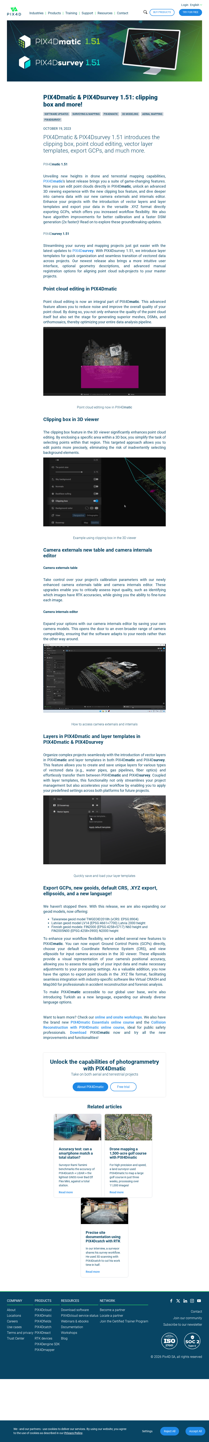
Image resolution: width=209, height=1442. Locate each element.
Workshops (69, 1333)
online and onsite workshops (118, 1017)
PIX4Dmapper (44, 1350)
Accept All (195, 1431)
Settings (147, 1431)
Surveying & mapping (86, 114)
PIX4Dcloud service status (79, 1316)
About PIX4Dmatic (90, 1087)
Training (71, 13)
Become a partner (112, 1310)
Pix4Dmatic (111, 114)
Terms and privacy (20, 1333)
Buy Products (162, 12)
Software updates (56, 114)
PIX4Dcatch (43, 1327)
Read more (66, 1192)
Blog (64, 1338)
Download (78, 1032)
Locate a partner (111, 1316)
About (11, 1310)
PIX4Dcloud (43, 1310)
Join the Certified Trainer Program (124, 1321)
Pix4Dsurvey (52, 119)
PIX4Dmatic (43, 1316)
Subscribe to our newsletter (182, 1325)
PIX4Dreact (43, 1333)
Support (87, 13)
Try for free (190, 12)
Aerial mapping (152, 114)
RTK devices (43, 1338)
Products (54, 13)
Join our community (187, 1318)
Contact (122, 13)
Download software (75, 1310)
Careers (12, 1321)
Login (184, 5)
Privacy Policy (73, 1433)
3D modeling (130, 114)
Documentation (72, 1327)
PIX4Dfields (43, 1321)
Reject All (169, 1431)
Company (14, 1301)
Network (107, 1301)
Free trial (123, 1087)
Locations (14, 1316)
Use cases (14, 1327)
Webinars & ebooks (75, 1321)
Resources (105, 13)
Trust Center (15, 1338)
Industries (36, 13)
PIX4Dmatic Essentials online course (102, 1022)
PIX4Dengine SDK (47, 1344)
